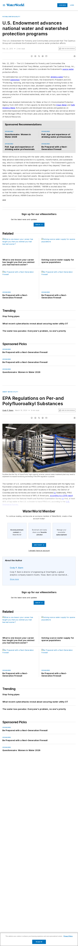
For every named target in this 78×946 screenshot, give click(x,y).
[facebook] (32, 56)
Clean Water (61, 105)
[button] (3, 5)
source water (68, 69)
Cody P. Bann (7, 410)
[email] (46, 56)
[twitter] (39, 56)
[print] (75, 56)
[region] (39, 939)
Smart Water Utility (10, 392)
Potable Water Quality (11, 16)
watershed (14, 80)
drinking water (57, 77)
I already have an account (39, 551)
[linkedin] (35, 56)
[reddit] (43, 56)
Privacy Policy (68, 936)
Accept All (39, 942)
